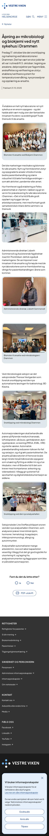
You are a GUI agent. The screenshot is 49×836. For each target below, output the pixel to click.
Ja (20, 583)
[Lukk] (42, 778)
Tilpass (24, 826)
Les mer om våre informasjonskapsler (21, 792)
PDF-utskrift (27, 593)
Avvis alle (24, 819)
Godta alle (24, 811)
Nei (32, 583)
